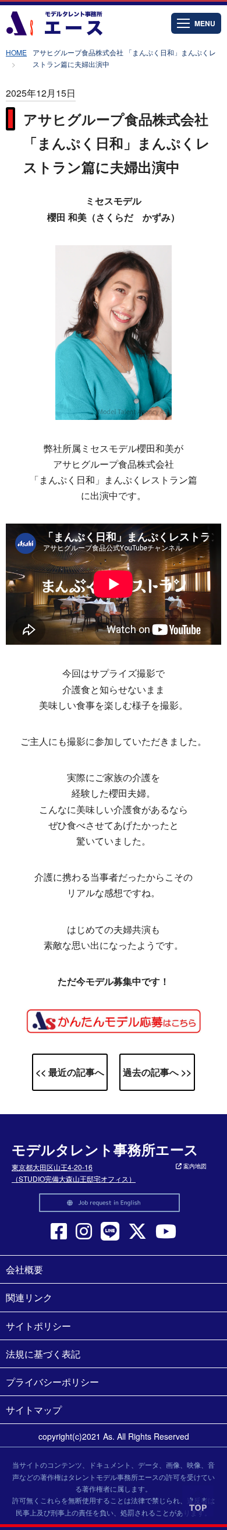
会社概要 (24, 1269)
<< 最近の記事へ (70, 1072)
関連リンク (29, 1297)
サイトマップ (34, 1409)
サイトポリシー (38, 1326)
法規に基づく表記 (43, 1354)
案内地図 (194, 1166)
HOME (16, 52)
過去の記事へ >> (157, 1072)
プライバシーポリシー (52, 1381)
